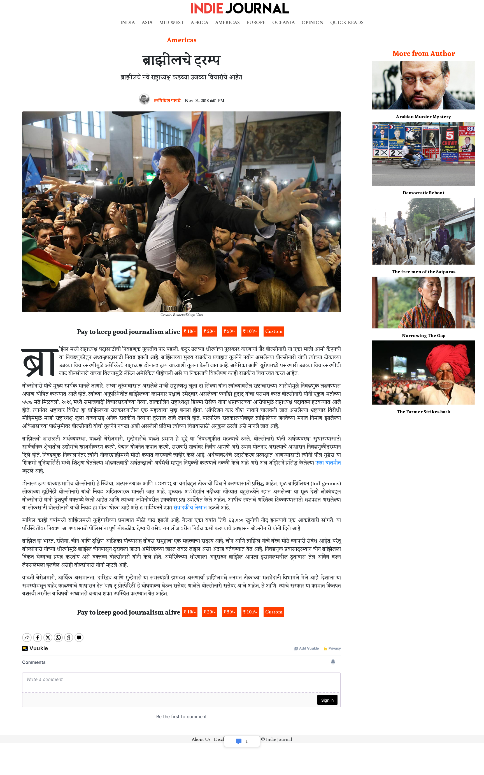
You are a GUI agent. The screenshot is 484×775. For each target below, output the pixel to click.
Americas (227, 23)
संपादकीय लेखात (190, 508)
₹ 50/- (230, 331)
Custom (273, 331)
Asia (147, 23)
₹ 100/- (250, 331)
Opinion (313, 23)
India (127, 23)
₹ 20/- (210, 331)
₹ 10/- (190, 331)
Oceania (283, 23)
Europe (256, 23)
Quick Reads (347, 23)
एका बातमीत (328, 463)
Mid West (171, 23)
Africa (199, 23)
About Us (201, 739)
